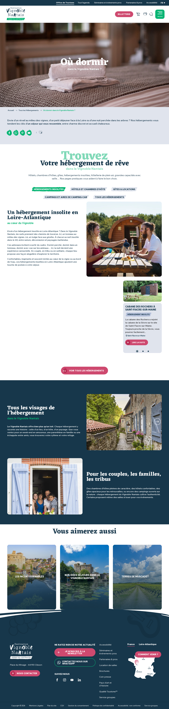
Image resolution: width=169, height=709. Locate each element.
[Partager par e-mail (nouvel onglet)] (29, 133)
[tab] (48, 189)
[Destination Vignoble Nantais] (16, 13)
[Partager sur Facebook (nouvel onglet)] (9, 133)
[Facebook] (57, 680)
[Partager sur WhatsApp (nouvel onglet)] (16, 133)
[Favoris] (145, 14)
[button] (151, 14)
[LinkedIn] (79, 680)
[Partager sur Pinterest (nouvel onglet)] (22, 133)
